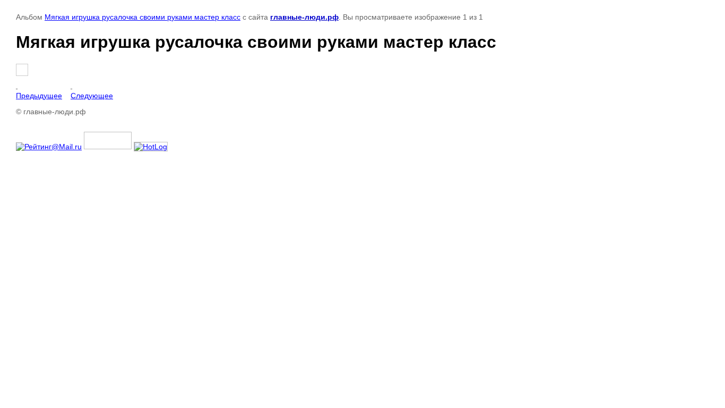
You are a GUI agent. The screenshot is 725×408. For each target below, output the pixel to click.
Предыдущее (39, 95)
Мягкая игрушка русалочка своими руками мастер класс (142, 17)
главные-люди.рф (304, 17)
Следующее (92, 95)
